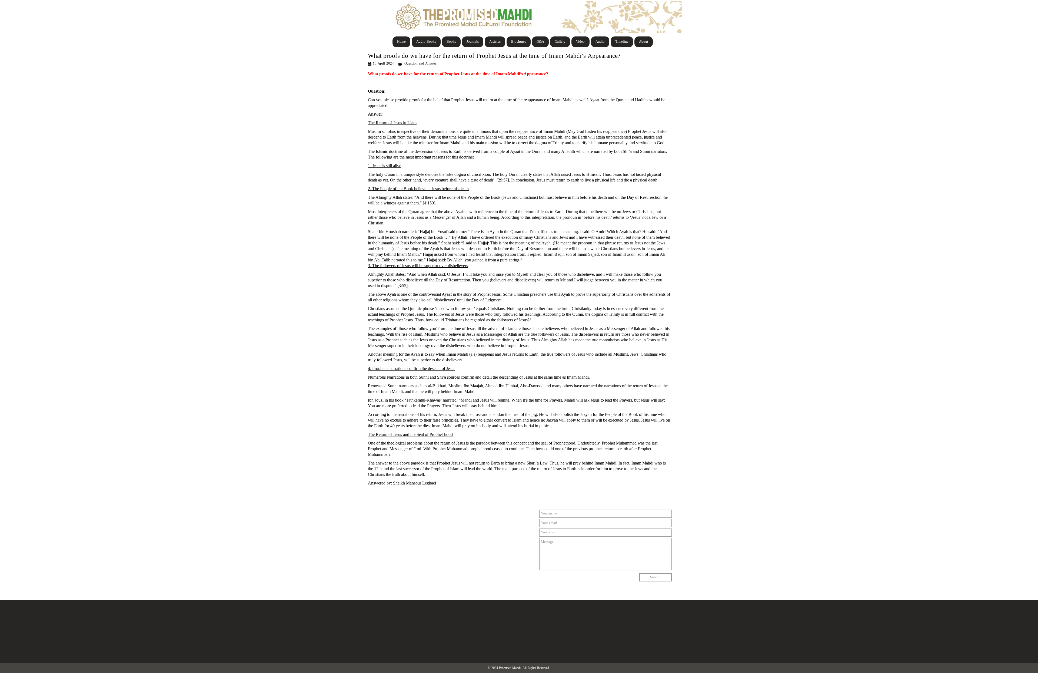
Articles (495, 41)
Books (451, 41)
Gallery (560, 41)
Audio (600, 41)
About (643, 41)
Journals (473, 41)
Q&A (540, 41)
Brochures (518, 41)
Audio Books (426, 41)
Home (401, 41)
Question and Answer (420, 63)
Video (580, 41)
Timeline (621, 41)
